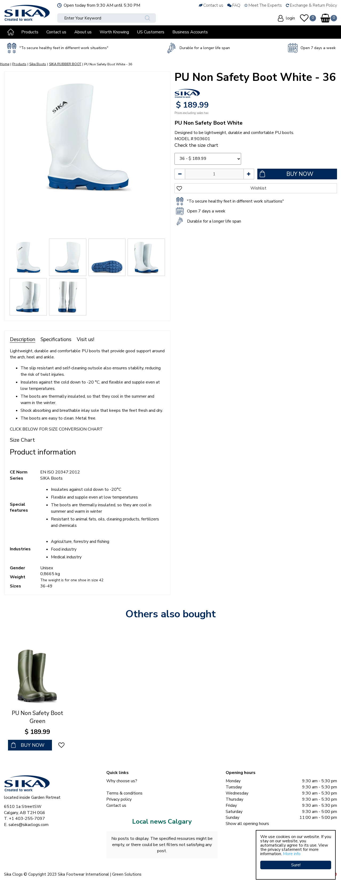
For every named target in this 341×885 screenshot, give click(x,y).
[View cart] (325, 18)
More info (292, 854)
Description (22, 339)
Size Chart (22, 440)
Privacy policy (119, 799)
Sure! (296, 865)
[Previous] (14, 154)
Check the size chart (196, 145)
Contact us (116, 805)
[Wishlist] (304, 18)
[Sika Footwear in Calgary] (27, 12)
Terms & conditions (124, 793)
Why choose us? (121, 781)
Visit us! (85, 339)
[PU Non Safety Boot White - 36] (87, 154)
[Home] (10, 32)
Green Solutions (126, 874)
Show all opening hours (247, 824)
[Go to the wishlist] (304, 18)
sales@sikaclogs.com (28, 825)
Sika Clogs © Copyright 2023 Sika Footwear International (56, 874)
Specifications (55, 339)
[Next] (160, 154)
